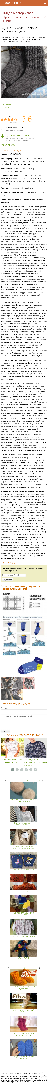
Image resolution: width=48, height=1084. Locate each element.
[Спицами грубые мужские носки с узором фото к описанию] (24, 72)
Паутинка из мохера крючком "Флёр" (23, 824)
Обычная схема (9, 119)
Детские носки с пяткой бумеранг (24, 987)
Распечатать (8, 144)
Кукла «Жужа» (24, 957)
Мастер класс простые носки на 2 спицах (23, 1034)
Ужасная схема (2, 119)
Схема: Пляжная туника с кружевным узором (11, 761)
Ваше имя (4, 708)
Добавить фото (7, 105)
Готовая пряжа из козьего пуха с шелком (23, 800)
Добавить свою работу (18, 135)
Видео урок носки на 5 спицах (23, 1057)
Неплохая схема (5, 119)
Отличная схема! (15, 119)
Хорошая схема (12, 119)
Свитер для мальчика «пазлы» (24, 913)
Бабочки (24, 891)
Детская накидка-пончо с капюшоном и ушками (24, 847)
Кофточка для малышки (24, 936)
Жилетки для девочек (24, 869)
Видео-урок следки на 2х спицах (23, 1011)
